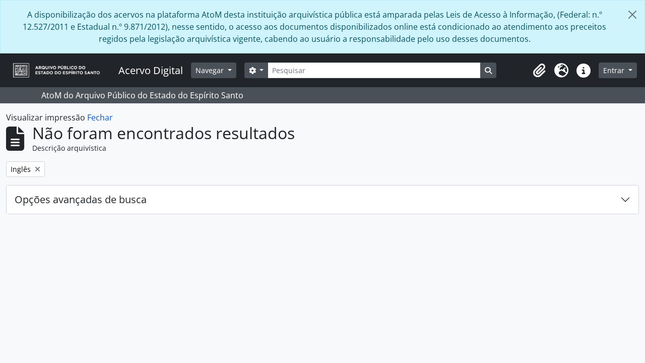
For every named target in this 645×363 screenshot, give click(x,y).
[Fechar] (632, 15)
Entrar (614, 70)
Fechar (100, 117)
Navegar (211, 70)
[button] (539, 70)
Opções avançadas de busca (81, 199)
